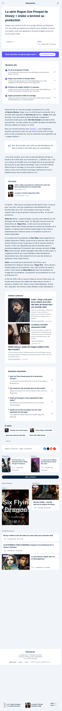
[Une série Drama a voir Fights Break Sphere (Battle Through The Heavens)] (6, 465)
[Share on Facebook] (44, 448)
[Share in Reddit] (51, 448)
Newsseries (30, 3)
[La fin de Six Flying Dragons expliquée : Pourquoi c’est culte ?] (15, 507)
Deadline (33, 129)
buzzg (26, 662)
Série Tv (36, 486)
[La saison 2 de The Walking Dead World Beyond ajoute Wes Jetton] (35, 465)
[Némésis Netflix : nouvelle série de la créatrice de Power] (45, 492)
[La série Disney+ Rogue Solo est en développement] (16, 562)
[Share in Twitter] (48, 448)
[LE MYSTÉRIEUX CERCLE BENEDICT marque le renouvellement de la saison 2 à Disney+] (30, 548)
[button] (3, 3)
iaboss (20, 662)
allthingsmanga (12, 662)
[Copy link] (54, 448)
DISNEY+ (40, 41)
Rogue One (8, 441)
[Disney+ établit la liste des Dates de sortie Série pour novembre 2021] (30, 537)
